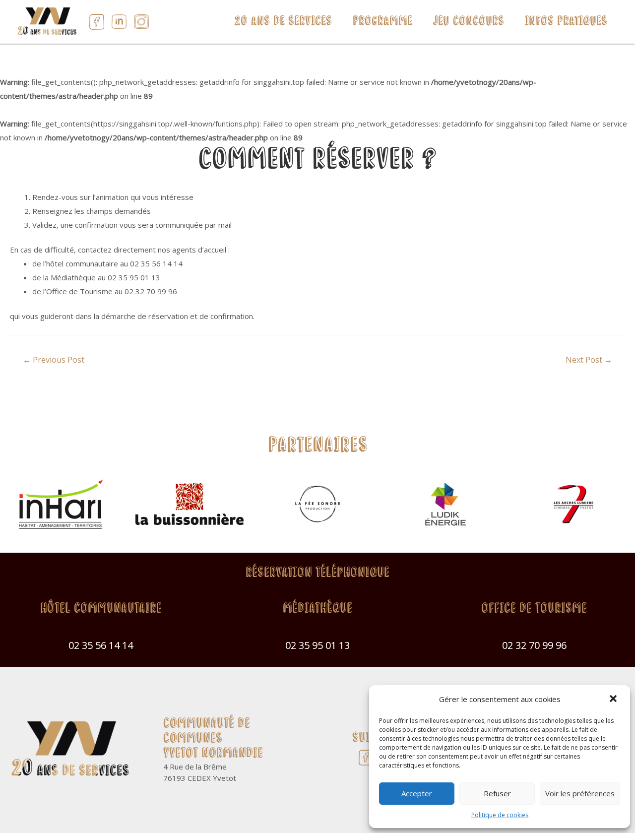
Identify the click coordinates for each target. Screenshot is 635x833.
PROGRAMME (382, 21)
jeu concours (468, 21)
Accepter (416, 793)
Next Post (589, 359)
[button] (614, 699)
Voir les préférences (580, 793)
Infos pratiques (566, 21)
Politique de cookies (499, 815)
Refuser (497, 793)
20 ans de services (283, 21)
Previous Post (53, 359)
